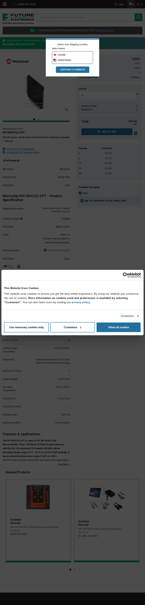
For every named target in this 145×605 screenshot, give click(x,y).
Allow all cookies (118, 327)
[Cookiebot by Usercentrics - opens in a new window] (125, 275)
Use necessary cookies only (26, 327)
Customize (127, 315)
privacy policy (81, 302)
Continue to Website (72, 69)
